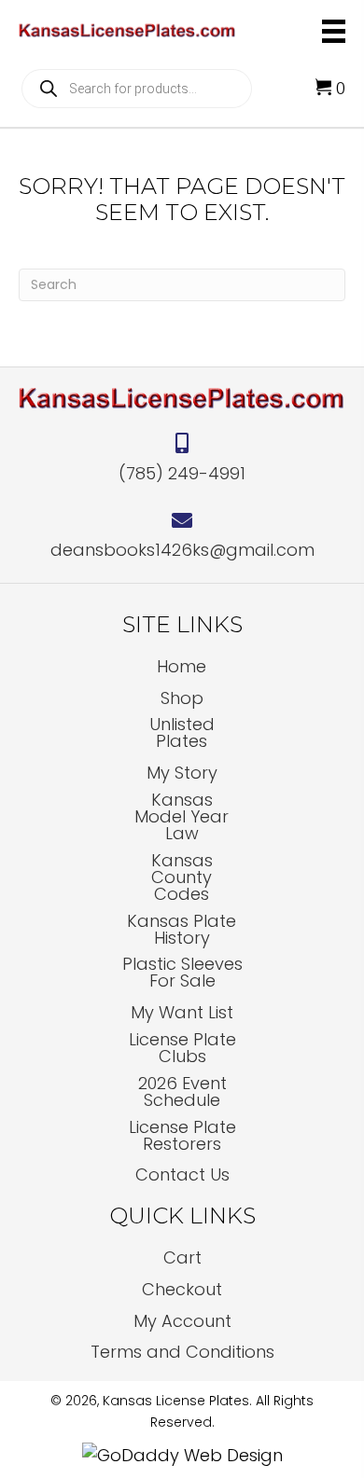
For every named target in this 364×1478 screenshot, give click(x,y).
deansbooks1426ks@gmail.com (182, 549)
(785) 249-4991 (182, 473)
